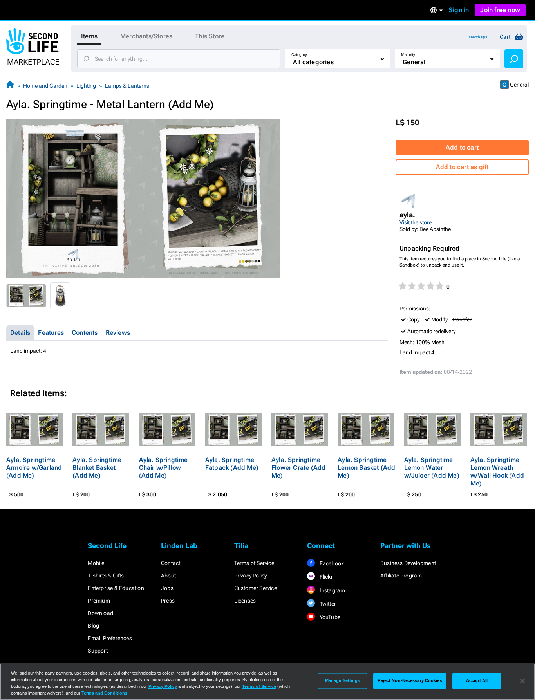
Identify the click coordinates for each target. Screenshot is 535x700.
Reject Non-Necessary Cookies (410, 680)
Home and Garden (45, 86)
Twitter (327, 604)
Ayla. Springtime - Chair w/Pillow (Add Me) (165, 467)
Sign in (459, 10)
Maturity (408, 54)
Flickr (325, 577)
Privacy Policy (250, 575)
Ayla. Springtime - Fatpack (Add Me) (231, 463)
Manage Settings (342, 680)
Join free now (500, 10)
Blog (93, 625)
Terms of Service (254, 563)
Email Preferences (110, 638)
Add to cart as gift (462, 167)
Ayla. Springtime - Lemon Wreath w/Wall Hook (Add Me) (497, 471)
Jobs (167, 588)
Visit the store (415, 222)
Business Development (408, 563)
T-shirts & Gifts (106, 575)
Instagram (331, 590)
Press (168, 600)
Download (100, 613)
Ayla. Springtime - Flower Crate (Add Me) (298, 467)
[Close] (522, 680)
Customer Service (255, 588)
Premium (99, 600)
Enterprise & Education (116, 588)
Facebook (331, 563)
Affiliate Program (401, 575)
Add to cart (462, 147)
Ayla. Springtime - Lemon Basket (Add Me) (366, 467)
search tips (478, 37)
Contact (170, 563)
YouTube (329, 617)
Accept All (477, 680)
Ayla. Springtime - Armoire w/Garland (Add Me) (34, 467)
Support (97, 651)
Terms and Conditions (104, 693)
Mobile (96, 563)
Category (299, 54)
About (168, 575)
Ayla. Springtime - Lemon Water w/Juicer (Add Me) (431, 467)
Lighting (86, 86)
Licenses (245, 600)
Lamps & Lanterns (127, 86)
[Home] (10, 85)
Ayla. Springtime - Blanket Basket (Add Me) (98, 467)
